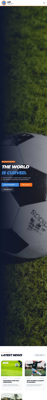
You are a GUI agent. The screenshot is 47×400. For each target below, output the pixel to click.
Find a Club (25, 184)
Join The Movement (9, 184)
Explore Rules (7, 189)
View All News (39, 355)
